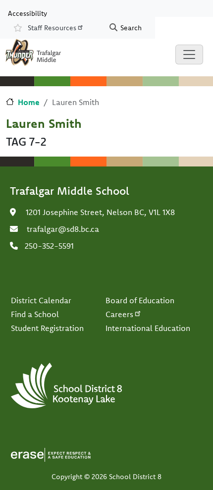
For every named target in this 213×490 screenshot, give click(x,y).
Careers (119, 314)
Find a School (35, 314)
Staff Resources (52, 27)
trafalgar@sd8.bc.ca (63, 229)
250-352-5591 (49, 246)
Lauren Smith (44, 123)
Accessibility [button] (27, 13)
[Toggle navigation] (189, 54)
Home (29, 102)
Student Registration (47, 328)
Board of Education (140, 300)
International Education (148, 328)
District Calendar (41, 300)
